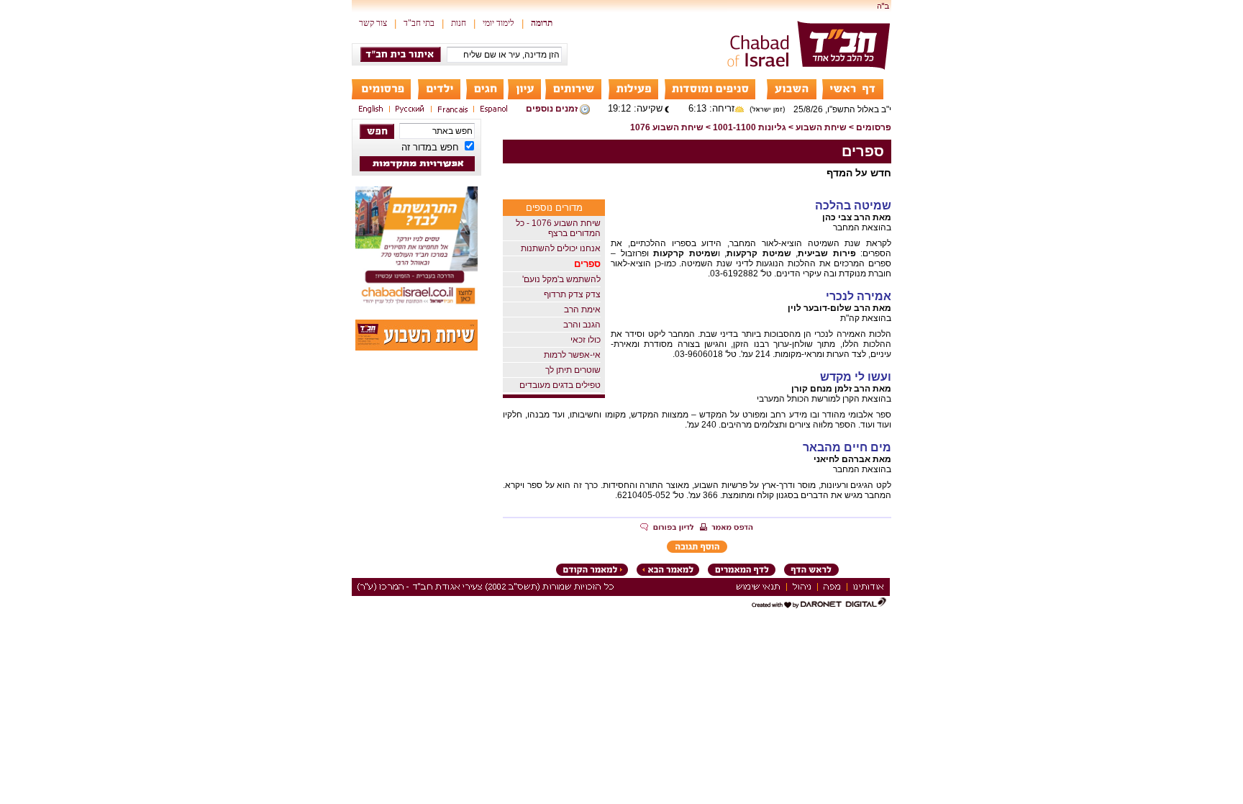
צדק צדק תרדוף (572, 294)
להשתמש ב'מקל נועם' (561, 279)
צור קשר (373, 23)
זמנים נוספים (552, 109)
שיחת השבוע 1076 (667, 127)
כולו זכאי (585, 340)
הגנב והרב (582, 325)
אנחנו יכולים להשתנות (561, 248)
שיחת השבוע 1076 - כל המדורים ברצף (558, 228)
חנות (458, 23)
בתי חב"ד (419, 23)
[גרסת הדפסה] (726, 528)
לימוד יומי (498, 23)
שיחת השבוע (821, 127)
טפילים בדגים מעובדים (560, 385)
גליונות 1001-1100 (749, 127)
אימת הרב (582, 309)
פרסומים (873, 127)
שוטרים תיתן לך (573, 370)
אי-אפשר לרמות (572, 355)
